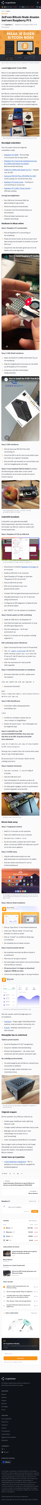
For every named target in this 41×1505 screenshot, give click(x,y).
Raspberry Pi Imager (28, 567)
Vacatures (5, 1425)
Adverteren (5, 1422)
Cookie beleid (6, 1434)
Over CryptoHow (6, 1419)
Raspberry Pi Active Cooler (13, 182)
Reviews (4, 1403)
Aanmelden (20, 1358)
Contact (4, 1428)
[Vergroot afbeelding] (20, 122)
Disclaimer (5, 1440)
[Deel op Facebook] (14, 1173)
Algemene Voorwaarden (9, 1437)
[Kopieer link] (21, 1173)
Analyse (4, 1400)
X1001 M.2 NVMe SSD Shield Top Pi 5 (17, 170)
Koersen (4, 1397)
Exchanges (5, 1406)
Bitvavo (7, 1462)
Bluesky (6, 1452)
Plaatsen (34, 1211)
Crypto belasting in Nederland (15, 1162)
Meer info (33, 1313)
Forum (3, 1410)
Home (3, 11)
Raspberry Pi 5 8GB (11, 155)
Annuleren (26, 1211)
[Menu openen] (37, 2)
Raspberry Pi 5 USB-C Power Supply (17, 188)
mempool (7, 1021)
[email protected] (18, 651)
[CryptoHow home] (9, 2)
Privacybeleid (6, 1431)
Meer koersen (32, 1220)
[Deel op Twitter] (10, 1173)
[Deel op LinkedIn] (17, 1173)
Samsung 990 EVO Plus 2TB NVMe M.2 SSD (20, 176)
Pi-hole (6, 1028)
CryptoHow (9, 25)
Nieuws (4, 1394)
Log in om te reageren (14, 1207)
